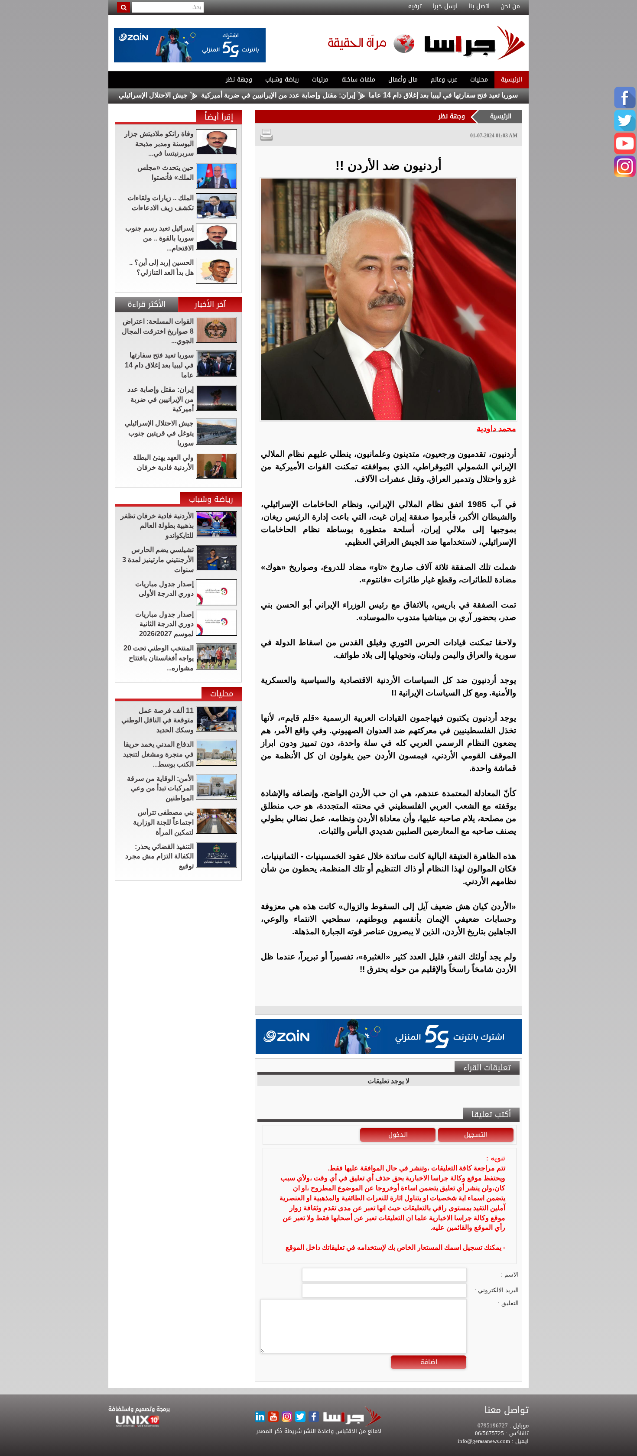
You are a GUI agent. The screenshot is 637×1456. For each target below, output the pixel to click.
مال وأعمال (403, 79)
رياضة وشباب (282, 79)
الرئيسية (511, 79)
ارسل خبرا (445, 6)
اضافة (428, 1362)
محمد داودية (496, 428)
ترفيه (415, 6)
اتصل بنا (479, 6)
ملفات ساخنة (358, 79)
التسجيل (476, 1134)
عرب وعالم (444, 79)
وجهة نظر (239, 79)
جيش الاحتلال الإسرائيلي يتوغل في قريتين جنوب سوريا (151, 95)
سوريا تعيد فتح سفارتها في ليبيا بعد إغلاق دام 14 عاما (483, 95)
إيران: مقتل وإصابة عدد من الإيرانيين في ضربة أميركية (318, 95)
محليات (479, 79)
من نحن (510, 6)
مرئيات (320, 79)
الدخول (398, 1134)
